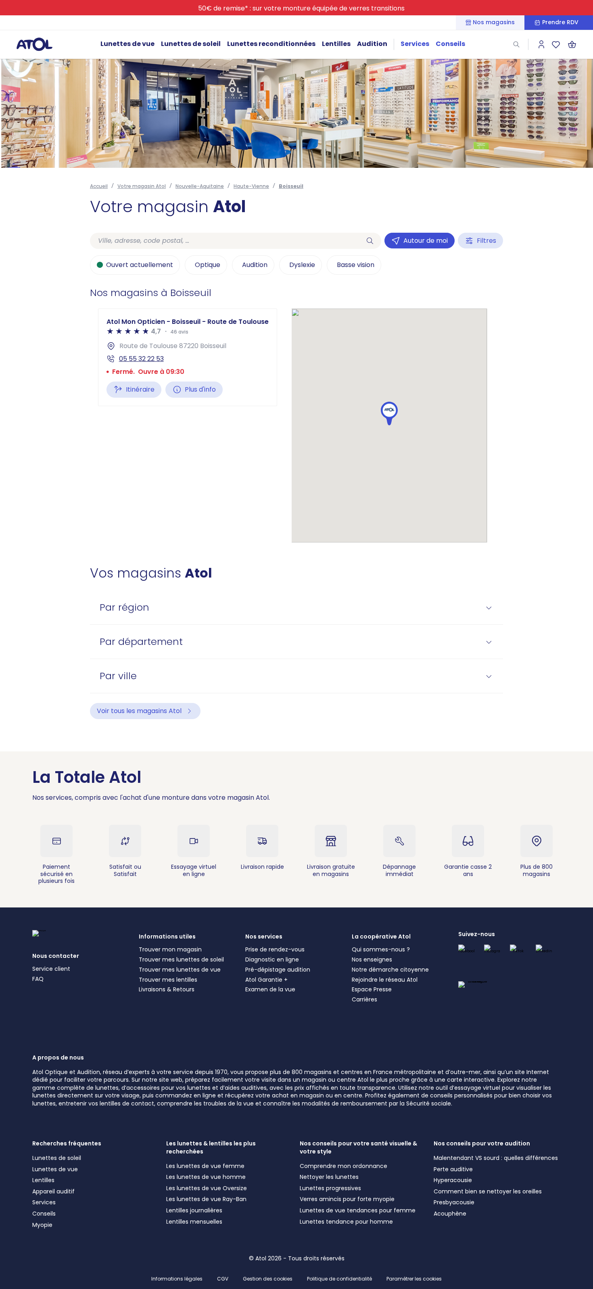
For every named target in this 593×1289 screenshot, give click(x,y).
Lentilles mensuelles (194, 1222)
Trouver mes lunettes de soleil (181, 959)
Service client (51, 969)
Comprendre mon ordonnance (343, 1166)
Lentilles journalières (194, 1210)
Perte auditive (453, 1169)
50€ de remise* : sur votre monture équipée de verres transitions (301, 8)
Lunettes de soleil (191, 43)
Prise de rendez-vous (275, 949)
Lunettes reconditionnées (271, 43)
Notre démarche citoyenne (390, 970)
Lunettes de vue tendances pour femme (358, 1210)
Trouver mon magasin (170, 949)
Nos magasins (494, 22)
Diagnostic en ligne (272, 959)
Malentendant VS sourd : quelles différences (496, 1158)
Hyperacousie (453, 1180)
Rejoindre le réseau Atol (385, 980)
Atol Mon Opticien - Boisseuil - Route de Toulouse (187, 321)
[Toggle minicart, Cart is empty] (572, 44)
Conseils (450, 43)
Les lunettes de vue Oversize (206, 1188)
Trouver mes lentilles (168, 980)
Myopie (42, 1225)
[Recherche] (370, 241)
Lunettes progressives (330, 1188)
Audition (372, 43)
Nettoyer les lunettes (329, 1177)
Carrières (364, 999)
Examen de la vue (270, 989)
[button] (389, 413)
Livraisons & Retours (166, 989)
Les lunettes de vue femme (205, 1166)
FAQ (38, 979)
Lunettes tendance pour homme (346, 1222)
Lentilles (336, 43)
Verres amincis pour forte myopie (347, 1199)
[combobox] (224, 241)
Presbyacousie (454, 1202)
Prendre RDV (560, 22)
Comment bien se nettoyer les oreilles (488, 1191)
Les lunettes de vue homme (206, 1177)
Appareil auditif (53, 1191)
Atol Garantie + (266, 980)
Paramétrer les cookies (414, 1279)
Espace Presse (372, 989)
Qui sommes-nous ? (381, 949)
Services (415, 43)
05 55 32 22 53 (141, 358)
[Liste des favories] (556, 44)
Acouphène (450, 1214)
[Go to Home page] (34, 44)
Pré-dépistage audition (277, 970)
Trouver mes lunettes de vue (180, 970)
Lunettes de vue (127, 43)
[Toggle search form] (516, 44)
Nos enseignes (372, 959)
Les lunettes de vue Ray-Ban (206, 1199)
